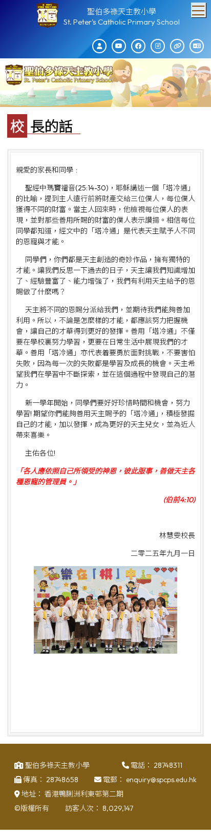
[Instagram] (158, 46)
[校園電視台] (119, 46)
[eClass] (99, 46)
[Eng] (196, 46)
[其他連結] (177, 46)
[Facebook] (138, 46)
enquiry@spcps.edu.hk (161, 779)
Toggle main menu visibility (198, 10)
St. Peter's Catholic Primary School (122, 22)
